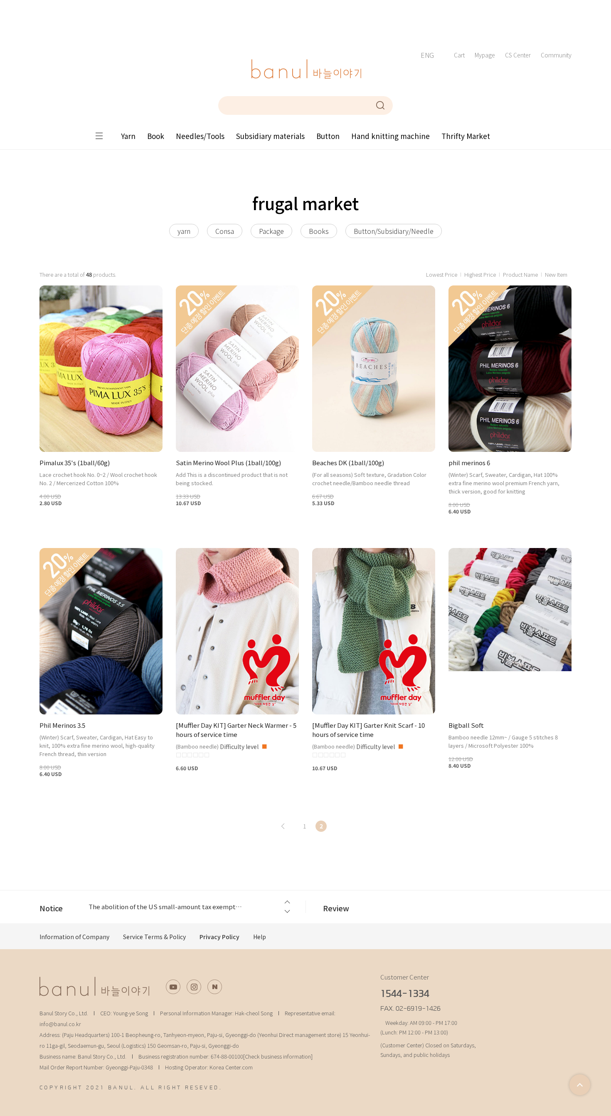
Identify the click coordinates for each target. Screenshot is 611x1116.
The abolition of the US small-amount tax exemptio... (166, 906)
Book (155, 136)
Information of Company (74, 936)
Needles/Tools (200, 136)
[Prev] (282, 826)
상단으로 (579, 1084)
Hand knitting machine (390, 136)
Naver (214, 987)
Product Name (520, 274)
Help (259, 936)
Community (556, 55)
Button (328, 136)
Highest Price (480, 274)
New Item (556, 274)
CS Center (518, 55)
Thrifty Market (465, 136)
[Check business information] (278, 1056)
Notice (51, 908)
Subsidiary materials (270, 136)
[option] (189, 906)
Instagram (194, 987)
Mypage (485, 55)
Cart (459, 55)
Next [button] (286, 912)
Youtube (173, 987)
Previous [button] (286, 902)
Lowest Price (441, 274)
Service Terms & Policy (154, 936)
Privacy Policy (219, 936)
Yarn (128, 136)
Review (336, 908)
